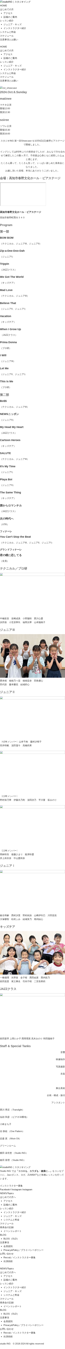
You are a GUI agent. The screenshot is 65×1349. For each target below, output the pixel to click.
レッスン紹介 (7, 20)
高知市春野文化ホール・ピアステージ (20, 212)
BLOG (3, 1235)
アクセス (8, 13)
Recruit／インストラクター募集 (19, 1257)
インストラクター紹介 (14, 28)
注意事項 (4, 1242)
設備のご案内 (10, 17)
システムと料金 (8, 32)
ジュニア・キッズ (12, 24)
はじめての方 (7, 9)
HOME (3, 5)
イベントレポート (12, 1231)
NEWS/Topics (7, 1193)
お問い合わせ (7, 1253)
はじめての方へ (8, 1197)
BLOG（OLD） (11, 1238)
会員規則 (8, 1246)
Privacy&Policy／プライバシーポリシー (23, 1250)
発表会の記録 (7, 1227)
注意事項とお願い (9, 39)
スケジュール (7, 35)
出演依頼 (8, 1261)
